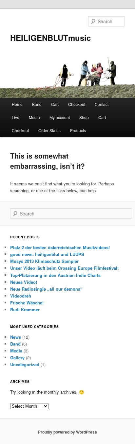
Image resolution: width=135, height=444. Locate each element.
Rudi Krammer (25, 309)
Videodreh (20, 296)
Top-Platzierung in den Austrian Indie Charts (55, 275)
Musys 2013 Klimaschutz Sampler (44, 261)
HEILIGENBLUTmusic (50, 37)
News (15, 337)
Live (15, 117)
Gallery (17, 357)
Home (17, 104)
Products (78, 130)
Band (37, 104)
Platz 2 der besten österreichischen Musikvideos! (60, 247)
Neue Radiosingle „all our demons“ (46, 289)
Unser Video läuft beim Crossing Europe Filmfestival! (64, 268)
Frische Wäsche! (27, 302)
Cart (55, 104)
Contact (101, 104)
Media (34, 117)
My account (59, 117)
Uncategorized (24, 364)
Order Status (49, 130)
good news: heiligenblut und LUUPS (47, 254)
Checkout (76, 104)
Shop (84, 117)
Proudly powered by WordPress (67, 432)
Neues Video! (23, 282)
